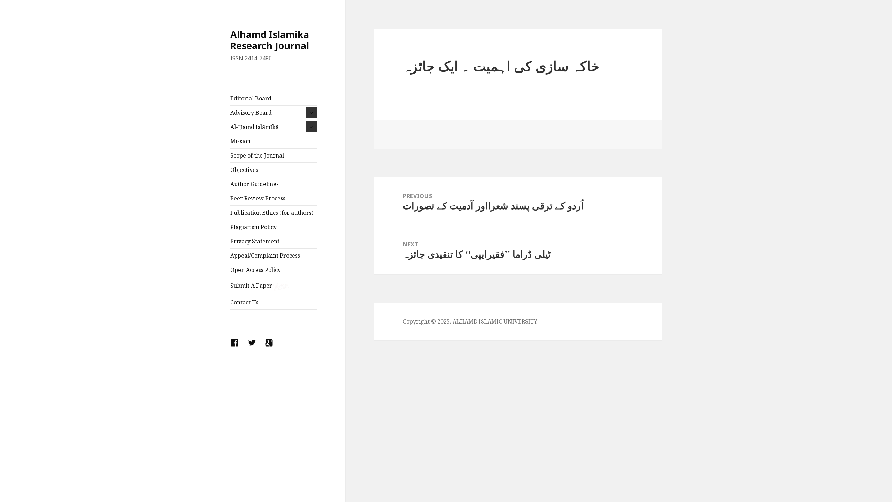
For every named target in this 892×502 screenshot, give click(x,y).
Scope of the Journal (257, 155)
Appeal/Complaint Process (265, 255)
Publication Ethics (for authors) (271, 212)
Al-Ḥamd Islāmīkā (254, 127)
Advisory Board (251, 112)
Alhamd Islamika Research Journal (269, 40)
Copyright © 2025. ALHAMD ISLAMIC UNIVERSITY (470, 321)
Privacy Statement (254, 241)
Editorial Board (250, 98)
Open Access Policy (255, 270)
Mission (240, 141)
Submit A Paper (251, 285)
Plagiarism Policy (253, 227)
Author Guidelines (254, 184)
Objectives (244, 170)
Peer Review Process (257, 198)
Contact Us (244, 302)
